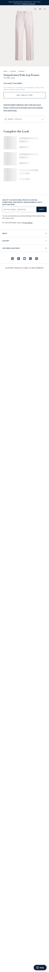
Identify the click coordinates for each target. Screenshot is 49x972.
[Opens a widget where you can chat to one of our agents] (40, 968)
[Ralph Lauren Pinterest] (36, 258)
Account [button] (5, 240)
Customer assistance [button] (11, 248)
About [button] (4, 233)
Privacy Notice (27, 222)
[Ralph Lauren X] (30, 258)
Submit (41, 209)
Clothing (13, 71)
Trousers (21, 71)
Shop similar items (24, 95)
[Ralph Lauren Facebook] (18, 258)
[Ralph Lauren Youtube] (24, 258)
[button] (35, 9)
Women (5, 71)
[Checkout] (40, 9)
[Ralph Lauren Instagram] (12, 258)
